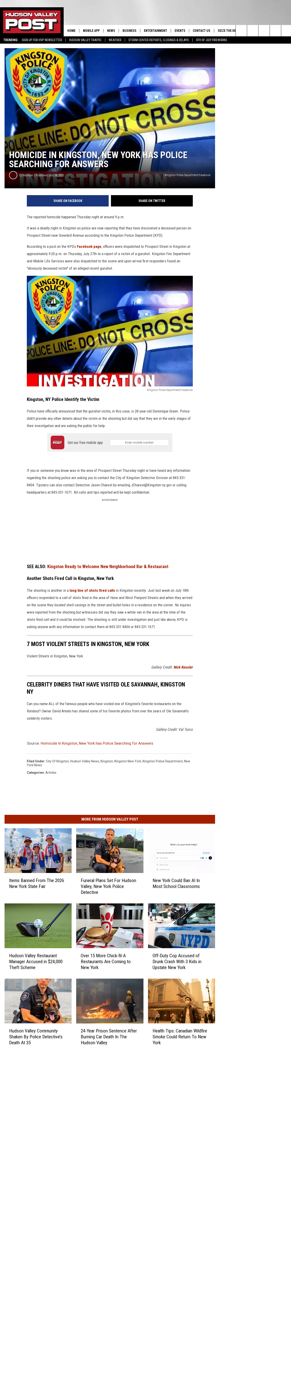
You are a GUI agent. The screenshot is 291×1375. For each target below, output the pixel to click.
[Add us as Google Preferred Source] (252, 30)
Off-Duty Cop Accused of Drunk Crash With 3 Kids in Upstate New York (177, 961)
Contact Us (201, 30)
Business (129, 30)
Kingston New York (127, 761)
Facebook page (89, 246)
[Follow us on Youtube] (275, 30)
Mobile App (91, 30)
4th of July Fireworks (211, 40)
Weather (115, 40)
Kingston (106, 761)
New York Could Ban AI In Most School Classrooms (176, 883)
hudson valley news (84, 761)
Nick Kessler (183, 667)
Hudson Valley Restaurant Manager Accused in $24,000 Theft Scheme (36, 961)
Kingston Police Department (163, 761)
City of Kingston (57, 761)
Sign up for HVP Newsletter (42, 40)
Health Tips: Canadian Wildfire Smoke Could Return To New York (180, 1036)
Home (71, 30)
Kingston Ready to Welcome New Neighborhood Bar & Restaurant (107, 566)
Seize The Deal (228, 30)
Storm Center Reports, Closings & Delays (158, 40)
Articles (50, 772)
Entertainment (155, 30)
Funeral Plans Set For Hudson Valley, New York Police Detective (108, 886)
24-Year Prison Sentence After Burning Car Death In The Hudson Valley (109, 1036)
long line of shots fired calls (92, 590)
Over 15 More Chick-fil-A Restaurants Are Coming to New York (106, 961)
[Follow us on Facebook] (264, 30)
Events (180, 30)
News (111, 30)
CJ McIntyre (26, 175)
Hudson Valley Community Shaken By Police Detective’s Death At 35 (36, 1036)
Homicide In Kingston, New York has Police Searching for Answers (97, 743)
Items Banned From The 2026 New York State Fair (36, 883)
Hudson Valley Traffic (85, 40)
